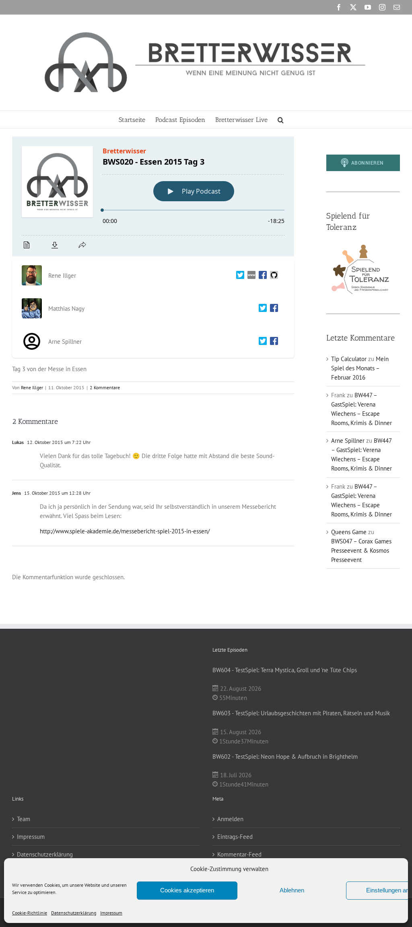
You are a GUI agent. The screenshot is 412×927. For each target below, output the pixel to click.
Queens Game (349, 532)
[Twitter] (238, 275)
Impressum (111, 913)
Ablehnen (292, 890)
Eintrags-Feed (235, 836)
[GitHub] (272, 275)
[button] (281, 119)
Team (23, 819)
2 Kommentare (105, 387)
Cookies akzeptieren (187, 890)
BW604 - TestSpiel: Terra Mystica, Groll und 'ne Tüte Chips (284, 670)
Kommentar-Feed (239, 854)
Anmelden (230, 819)
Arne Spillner (348, 440)
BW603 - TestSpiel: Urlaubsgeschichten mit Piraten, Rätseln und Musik (301, 713)
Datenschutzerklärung (73, 913)
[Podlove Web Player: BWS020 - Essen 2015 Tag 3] (153, 196)
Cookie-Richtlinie (29, 913)
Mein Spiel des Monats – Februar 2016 (360, 368)
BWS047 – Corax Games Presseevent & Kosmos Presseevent (361, 550)
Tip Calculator (349, 359)
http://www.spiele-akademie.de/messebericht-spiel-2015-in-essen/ (125, 531)
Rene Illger (32, 387)
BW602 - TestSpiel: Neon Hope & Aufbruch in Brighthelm (285, 756)
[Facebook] (261, 275)
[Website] (249, 275)
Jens (16, 493)
